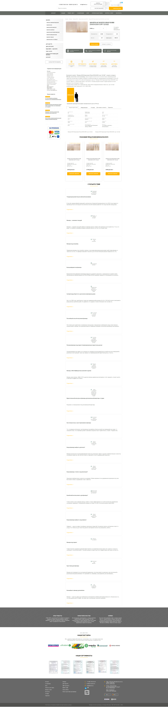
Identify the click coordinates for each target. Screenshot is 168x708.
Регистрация (116, 5)
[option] (74, 162)
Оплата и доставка (97, 13)
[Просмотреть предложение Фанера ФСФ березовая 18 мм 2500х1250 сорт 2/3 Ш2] (93, 147)
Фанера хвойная (50, 29)
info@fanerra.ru (83, 4)
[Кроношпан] (53, 645)
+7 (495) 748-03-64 (91, 681)
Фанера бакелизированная (53, 32)
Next (121, 646)
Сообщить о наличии (106, 44)
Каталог (53, 13)
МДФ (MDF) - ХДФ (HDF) (51, 48)
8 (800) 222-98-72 (91, 683)
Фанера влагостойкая (52, 39)
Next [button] (123, 162)
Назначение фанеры (51, 72)
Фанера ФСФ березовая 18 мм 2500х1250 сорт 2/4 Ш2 (107, 131)
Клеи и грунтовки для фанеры (52, 54)
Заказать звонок (94, 44)
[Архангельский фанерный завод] (90, 645)
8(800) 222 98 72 (73, 4)
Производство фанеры (52, 83)
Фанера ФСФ (49, 25)
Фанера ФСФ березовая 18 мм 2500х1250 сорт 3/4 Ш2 (80, 131)
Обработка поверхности (52, 80)
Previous (43, 646)
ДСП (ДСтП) (49, 44)
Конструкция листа (51, 79)
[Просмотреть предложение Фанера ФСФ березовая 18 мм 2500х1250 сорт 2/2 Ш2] (113, 147)
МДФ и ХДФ (65, 687)
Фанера (48, 20)
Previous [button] (63, 162)
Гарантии (47, 695)
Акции (63, 13)
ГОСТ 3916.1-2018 (87, 86)
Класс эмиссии (50, 78)
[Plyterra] (77, 645)
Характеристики (73, 107)
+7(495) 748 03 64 (63, 4)
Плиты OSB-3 (66, 689)
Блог (87, 13)
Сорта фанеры (50, 73)
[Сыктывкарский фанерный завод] (102, 645)
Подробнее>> (70, 209)
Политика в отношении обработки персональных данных (58, 704)
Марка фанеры (50, 74)
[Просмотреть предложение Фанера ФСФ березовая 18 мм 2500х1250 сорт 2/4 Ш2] (74, 147)
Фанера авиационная (52, 34)
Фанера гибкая (50, 37)
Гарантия (110, 107)
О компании (80, 13)
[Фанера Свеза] (66, 645)
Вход (112, 5)
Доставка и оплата (101, 107)
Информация (84, 107)
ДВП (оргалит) (50, 46)
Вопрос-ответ (109, 13)
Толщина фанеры (50, 77)
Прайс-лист (71, 13)
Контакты (118, 13)
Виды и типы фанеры (51, 84)
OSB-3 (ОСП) (49, 51)
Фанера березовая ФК (52, 27)
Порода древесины (51, 81)
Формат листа (50, 75)
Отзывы (93, 107)
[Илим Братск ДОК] (114, 645)
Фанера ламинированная (53, 22)
